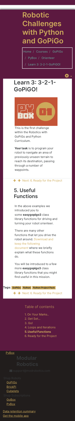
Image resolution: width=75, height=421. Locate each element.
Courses (42, 51)
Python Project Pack (44, 287)
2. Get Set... (32, 318)
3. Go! (29, 323)
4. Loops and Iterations (40, 327)
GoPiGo (57, 51)
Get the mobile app (16, 416)
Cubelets (13, 391)
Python (27, 287)
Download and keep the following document (34, 243)
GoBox (11, 399)
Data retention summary (19, 411)
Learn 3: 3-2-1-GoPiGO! (44, 64)
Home (27, 51)
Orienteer (48, 58)
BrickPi (11, 387)
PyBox (32, 58)
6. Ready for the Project (41, 336)
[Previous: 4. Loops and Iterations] (15, 180)
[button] (68, 76)
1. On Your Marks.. (37, 314)
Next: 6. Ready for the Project (42, 180)
